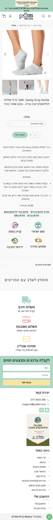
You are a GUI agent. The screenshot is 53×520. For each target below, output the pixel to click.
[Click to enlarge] (45, 73)
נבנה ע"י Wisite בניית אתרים (26, 516)
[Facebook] (47, 410)
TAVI (13, 25)
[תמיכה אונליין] (26, 339)
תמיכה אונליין (26, 346)
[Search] (43, 16)
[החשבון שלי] (10, 16)
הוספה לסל (20, 134)
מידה (27, 117)
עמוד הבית (37, 25)
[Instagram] (41, 410)
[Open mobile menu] (49, 16)
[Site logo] (26, 15)
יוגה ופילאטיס (24, 25)
